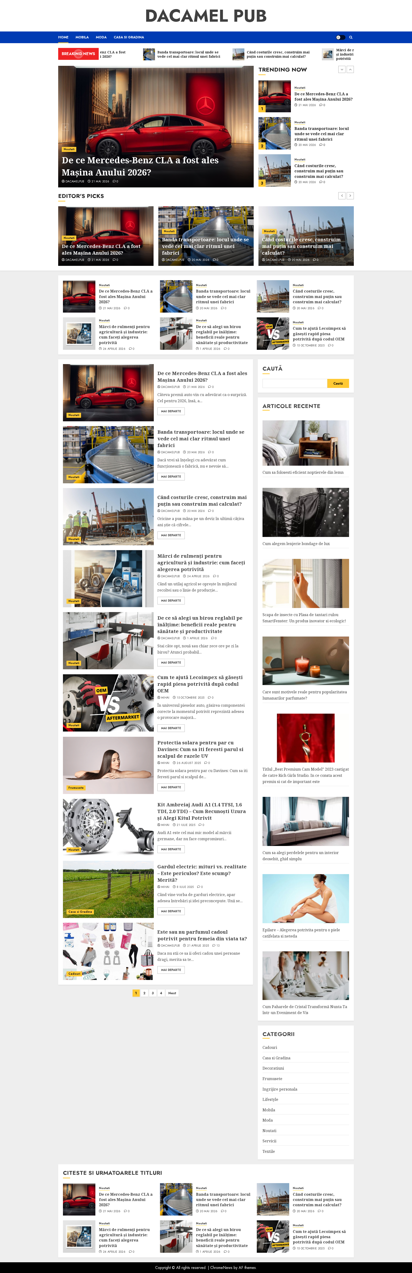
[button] (351, 37)
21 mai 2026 (100, 182)
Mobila (82, 37)
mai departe (171, 411)
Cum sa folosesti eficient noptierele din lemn (303, 472)
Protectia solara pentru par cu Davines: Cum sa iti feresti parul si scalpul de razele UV (200, 749)
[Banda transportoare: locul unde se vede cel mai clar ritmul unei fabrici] (274, 96)
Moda (101, 37)
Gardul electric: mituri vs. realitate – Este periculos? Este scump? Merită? (202, 873)
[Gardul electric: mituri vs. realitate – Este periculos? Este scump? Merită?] (108, 889)
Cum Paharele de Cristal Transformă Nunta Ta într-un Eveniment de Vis (305, 1009)
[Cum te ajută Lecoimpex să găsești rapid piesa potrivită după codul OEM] (273, 333)
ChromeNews (221, 1267)
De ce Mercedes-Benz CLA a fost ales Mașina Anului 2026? (140, 166)
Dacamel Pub (206, 15)
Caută (273, 368)
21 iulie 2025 (186, 825)
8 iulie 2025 (185, 887)
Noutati (69, 149)
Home (63, 37)
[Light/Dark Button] (340, 37)
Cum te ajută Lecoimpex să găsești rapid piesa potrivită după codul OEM (319, 334)
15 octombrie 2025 (310, 346)
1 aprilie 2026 (210, 349)
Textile (269, 1151)
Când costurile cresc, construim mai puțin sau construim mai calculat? (318, 134)
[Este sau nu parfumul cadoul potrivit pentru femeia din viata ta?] (108, 951)
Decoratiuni (273, 1068)
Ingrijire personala (280, 1089)
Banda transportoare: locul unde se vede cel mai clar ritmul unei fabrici (321, 97)
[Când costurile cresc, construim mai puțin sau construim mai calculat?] (274, 133)
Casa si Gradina (129, 37)
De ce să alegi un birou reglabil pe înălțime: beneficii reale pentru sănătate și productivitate (222, 334)
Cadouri (74, 974)
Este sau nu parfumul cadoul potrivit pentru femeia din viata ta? (202, 935)
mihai (165, 698)
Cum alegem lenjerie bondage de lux (296, 543)
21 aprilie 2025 (198, 946)
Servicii (269, 1141)
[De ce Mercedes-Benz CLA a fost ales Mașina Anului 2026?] (156, 126)
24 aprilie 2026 (310, 182)
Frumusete (76, 788)
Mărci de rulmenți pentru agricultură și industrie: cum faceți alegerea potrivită (323, 171)
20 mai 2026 (307, 108)
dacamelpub (75, 182)
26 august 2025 (189, 763)
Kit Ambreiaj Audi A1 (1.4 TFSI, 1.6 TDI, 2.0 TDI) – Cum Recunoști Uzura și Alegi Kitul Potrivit (201, 811)
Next (172, 993)
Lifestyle (270, 1099)
